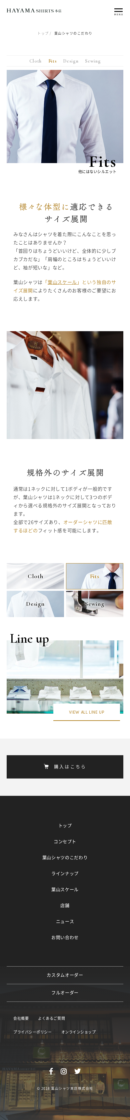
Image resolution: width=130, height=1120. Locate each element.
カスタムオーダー (65, 975)
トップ (43, 33)
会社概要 (21, 1018)
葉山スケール (62, 282)
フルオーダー (65, 993)
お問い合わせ (65, 937)
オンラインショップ (78, 1032)
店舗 (64, 905)
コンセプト (65, 841)
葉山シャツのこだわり (65, 857)
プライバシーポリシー (32, 1032)
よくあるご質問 (51, 1018)
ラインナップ (65, 873)
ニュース (65, 921)
